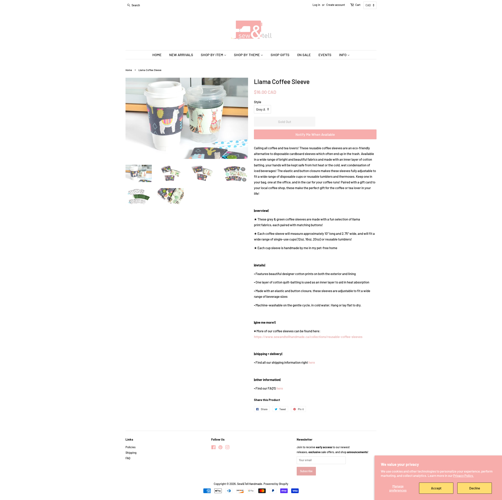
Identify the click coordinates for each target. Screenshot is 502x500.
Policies (131, 447)
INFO (343, 55)
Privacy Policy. (463, 475)
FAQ (128, 458)
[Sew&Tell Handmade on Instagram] (227, 448)
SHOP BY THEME (247, 55)
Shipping (131, 452)
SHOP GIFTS (280, 55)
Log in (316, 4)
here (311, 362)
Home (129, 70)
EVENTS (324, 55)
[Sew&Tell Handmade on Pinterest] (220, 448)
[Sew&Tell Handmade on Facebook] (213, 448)
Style (257, 102)
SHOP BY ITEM (212, 55)
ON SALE (304, 55)
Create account (335, 4)
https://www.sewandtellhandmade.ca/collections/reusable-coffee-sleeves (308, 337)
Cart (357, 4)
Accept (436, 488)
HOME (157, 55)
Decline (474, 488)
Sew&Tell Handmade (249, 483)
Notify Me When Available (315, 134)
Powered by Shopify (276, 483)
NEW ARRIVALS (181, 55)
